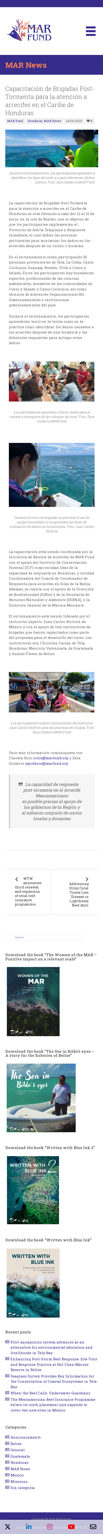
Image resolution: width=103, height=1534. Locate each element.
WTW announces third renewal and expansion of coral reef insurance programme (28, 891)
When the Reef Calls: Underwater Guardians (50, 1393)
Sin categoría (23, 1487)
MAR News (52, 121)
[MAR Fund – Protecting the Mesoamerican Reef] (29, 30)
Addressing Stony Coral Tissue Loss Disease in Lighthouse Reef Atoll (79, 894)
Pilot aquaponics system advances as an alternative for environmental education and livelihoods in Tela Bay (51, 1347)
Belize (16, 1443)
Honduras (35, 121)
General (18, 1449)
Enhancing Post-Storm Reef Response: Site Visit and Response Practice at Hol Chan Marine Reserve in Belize (54, 1364)
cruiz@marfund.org (50, 757)
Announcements (26, 1437)
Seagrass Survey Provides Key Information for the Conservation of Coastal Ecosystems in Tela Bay (54, 1381)
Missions (19, 1481)
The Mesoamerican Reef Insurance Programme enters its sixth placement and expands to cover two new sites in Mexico (53, 1404)
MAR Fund (15, 121)
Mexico (17, 1475)
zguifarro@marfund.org (46, 763)
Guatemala (20, 1456)
